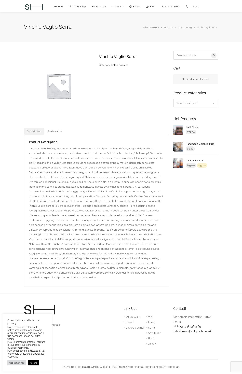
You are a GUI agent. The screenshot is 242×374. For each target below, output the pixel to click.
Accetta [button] (33, 363)
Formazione (99, 6)
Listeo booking (120, 65)
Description (34, 131)
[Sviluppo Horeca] (34, 6)
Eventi (136, 6)
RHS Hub (58, 6)
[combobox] (195, 103)
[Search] (213, 55)
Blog (152, 6)
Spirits (152, 327)
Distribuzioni (133, 316)
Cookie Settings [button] (16, 363)
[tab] (34, 131)
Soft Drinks (154, 333)
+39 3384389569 (190, 326)
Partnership (79, 6)
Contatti (194, 6)
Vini (150, 316)
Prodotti (116, 6)
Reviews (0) (55, 131)
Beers (151, 338)
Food (151, 322)
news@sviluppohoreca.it (197, 331)
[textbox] (196, 103)
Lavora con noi (171, 6)
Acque (152, 344)
